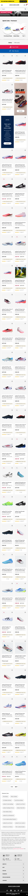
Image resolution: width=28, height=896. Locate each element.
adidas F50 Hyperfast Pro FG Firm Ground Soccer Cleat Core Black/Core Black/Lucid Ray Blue (20, 685)
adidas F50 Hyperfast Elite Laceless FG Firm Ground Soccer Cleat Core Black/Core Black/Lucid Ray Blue (7, 541)
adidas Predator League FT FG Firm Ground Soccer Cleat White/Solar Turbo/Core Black (20, 656)
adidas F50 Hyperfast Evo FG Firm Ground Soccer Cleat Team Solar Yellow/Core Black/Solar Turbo (20, 281)
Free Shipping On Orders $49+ (7, 1)
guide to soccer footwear (18, 848)
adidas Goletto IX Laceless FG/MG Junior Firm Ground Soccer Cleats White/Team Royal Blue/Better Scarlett (7, 714)
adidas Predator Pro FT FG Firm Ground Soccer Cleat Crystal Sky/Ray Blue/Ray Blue (7, 772)
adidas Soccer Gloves (7, 823)
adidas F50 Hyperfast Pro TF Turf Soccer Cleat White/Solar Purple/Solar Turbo (20, 714)
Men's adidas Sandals (20, 826)
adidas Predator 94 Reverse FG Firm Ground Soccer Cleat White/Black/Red (7, 627)
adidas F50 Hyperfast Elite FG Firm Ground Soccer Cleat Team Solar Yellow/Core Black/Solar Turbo (20, 743)
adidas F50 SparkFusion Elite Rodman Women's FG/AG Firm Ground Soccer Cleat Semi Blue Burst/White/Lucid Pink (20, 483)
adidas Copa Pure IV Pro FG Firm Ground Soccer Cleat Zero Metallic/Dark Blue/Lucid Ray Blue (7, 599)
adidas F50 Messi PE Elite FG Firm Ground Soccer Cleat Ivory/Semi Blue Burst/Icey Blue (6, 367)
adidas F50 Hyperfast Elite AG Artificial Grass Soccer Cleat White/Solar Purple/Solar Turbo (20, 165)
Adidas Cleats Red (21, 807)
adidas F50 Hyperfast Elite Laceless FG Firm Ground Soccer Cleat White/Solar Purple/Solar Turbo (20, 133)
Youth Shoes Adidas (18, 800)
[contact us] (14, 887)
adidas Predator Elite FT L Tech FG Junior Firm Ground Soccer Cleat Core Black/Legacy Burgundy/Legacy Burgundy (20, 425)
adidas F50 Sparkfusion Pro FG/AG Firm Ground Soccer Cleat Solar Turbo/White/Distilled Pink (20, 339)
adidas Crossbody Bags (8, 804)
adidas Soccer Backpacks (8, 815)
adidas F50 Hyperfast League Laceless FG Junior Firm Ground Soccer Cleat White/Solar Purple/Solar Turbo (20, 541)
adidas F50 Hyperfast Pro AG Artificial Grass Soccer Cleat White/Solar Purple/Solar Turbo (20, 627)
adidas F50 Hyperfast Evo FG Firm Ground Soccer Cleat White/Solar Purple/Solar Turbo (7, 685)
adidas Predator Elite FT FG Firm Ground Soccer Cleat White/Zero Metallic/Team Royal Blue (20, 252)
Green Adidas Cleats (7, 811)
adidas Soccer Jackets (20, 823)
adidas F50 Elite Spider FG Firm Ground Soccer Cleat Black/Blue (20, 454)
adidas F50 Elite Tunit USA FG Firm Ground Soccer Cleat (7, 656)
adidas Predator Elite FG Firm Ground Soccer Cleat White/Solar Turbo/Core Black (20, 396)
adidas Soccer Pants (20, 804)
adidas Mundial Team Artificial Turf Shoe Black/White (19, 194)
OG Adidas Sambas (7, 800)
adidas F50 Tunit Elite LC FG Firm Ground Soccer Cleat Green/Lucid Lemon (7, 512)
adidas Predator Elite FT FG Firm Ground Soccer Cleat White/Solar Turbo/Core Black (7, 100)
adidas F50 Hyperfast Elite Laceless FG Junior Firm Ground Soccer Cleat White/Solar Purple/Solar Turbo (7, 281)
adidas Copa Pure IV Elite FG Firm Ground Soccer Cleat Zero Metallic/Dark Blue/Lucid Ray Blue (6, 252)
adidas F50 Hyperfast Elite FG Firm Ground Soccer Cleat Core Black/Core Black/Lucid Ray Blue (7, 425)
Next (16, 786)
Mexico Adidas (14, 796)
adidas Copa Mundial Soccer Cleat (19, 512)
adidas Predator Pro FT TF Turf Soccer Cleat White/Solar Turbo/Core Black (20, 570)
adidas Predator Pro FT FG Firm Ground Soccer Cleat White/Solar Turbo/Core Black (20, 367)
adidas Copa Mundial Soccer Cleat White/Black (6, 483)
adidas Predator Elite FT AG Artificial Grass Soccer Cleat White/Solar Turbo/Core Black (7, 310)
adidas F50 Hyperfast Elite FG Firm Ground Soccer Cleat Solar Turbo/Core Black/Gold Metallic (7, 223)
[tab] (14, 864)
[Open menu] (2, 6)
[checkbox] (12, 56)
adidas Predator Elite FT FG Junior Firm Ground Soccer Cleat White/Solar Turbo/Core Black (7, 396)
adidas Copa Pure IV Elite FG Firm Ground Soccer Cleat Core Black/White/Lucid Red (7, 743)
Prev (12, 786)
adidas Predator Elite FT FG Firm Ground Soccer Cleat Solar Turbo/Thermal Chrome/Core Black (7, 339)
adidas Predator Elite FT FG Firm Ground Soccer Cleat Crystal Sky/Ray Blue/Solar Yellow (20, 599)
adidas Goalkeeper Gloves (8, 807)
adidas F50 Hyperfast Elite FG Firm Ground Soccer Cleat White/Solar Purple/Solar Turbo (7, 165)
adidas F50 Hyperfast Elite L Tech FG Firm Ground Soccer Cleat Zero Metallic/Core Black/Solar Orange (7, 71)
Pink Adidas (5, 796)
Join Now (7, 143)
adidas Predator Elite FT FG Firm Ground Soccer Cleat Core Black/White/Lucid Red (7, 194)
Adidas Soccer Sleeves (8, 826)
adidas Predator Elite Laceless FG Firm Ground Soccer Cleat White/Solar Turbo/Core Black (7, 454)
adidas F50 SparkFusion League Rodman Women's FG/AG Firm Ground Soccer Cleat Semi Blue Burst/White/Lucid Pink (20, 772)
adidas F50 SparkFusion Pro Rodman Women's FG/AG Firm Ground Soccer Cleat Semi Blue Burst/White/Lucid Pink (7, 570)
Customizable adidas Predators (9, 819)
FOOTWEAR (3, 12)
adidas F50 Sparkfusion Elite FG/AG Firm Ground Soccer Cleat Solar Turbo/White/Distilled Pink (20, 223)
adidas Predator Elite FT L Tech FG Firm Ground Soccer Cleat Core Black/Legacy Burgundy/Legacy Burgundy (20, 71)
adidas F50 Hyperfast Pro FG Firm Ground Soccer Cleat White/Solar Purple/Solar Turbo (20, 310)
